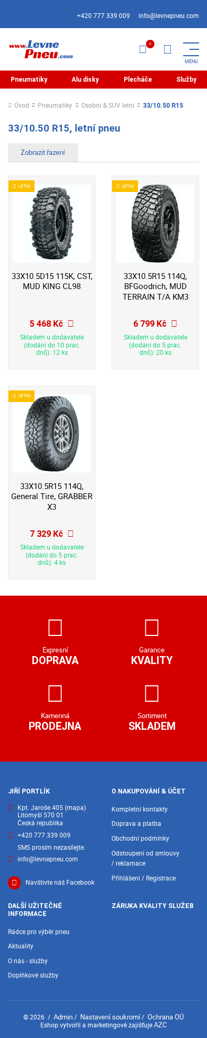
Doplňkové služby (33, 975)
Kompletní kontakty (139, 809)
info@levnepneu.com (169, 15)
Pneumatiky (29, 79)
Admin (63, 1017)
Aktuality (20, 945)
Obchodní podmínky (140, 838)
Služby (186, 79)
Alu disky (85, 79)
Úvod (21, 106)
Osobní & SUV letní (107, 106)
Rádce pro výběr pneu (39, 931)
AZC (160, 1025)
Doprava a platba (136, 823)
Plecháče (138, 79)
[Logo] (40, 49)
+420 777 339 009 (103, 15)
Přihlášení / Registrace (143, 878)
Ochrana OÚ (166, 1017)
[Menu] (167, 49)
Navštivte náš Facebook (59, 882)
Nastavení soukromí (110, 1017)
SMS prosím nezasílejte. (51, 848)
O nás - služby (28, 960)
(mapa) (75, 807)
